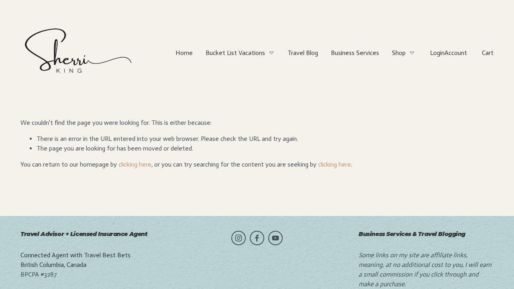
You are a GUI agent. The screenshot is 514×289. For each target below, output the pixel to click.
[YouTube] (275, 238)
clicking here (134, 164)
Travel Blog (303, 53)
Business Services (355, 53)
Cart (488, 53)
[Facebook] (257, 238)
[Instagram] (238, 238)
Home (184, 53)
